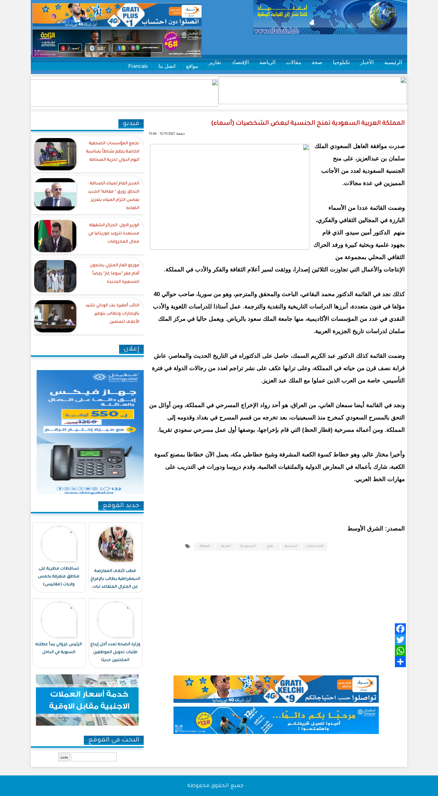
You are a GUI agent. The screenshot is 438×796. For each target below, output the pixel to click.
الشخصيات (315, 546)
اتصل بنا (167, 66)
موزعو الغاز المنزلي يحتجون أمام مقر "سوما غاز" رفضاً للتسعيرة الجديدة (114, 274)
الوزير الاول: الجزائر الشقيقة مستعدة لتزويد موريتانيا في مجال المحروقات (113, 233)
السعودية (248, 546)
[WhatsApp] (286, 650)
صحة (317, 62)
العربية (226, 546)
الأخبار (367, 62)
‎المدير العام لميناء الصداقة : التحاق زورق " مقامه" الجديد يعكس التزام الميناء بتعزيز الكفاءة (113, 196)
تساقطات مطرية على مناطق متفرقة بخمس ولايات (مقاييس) (58, 577)
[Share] (286, 661)
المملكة (204, 546)
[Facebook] (286, 628)
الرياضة (267, 62)
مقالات (293, 62)
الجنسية (291, 546)
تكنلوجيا (341, 62)
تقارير (215, 62)
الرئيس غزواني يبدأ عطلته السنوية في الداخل (59, 648)
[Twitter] (286, 639)
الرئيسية (393, 62)
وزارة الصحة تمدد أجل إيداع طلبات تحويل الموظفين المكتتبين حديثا (115, 652)
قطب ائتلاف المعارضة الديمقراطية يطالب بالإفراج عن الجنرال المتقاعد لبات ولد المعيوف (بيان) (115, 583)
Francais (138, 66)
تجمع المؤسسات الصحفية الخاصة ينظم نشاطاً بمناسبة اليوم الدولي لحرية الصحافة (112, 152)
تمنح (270, 546)
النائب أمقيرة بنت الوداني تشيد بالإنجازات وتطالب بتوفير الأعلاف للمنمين (112, 314)
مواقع (192, 66)
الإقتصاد (240, 62)
